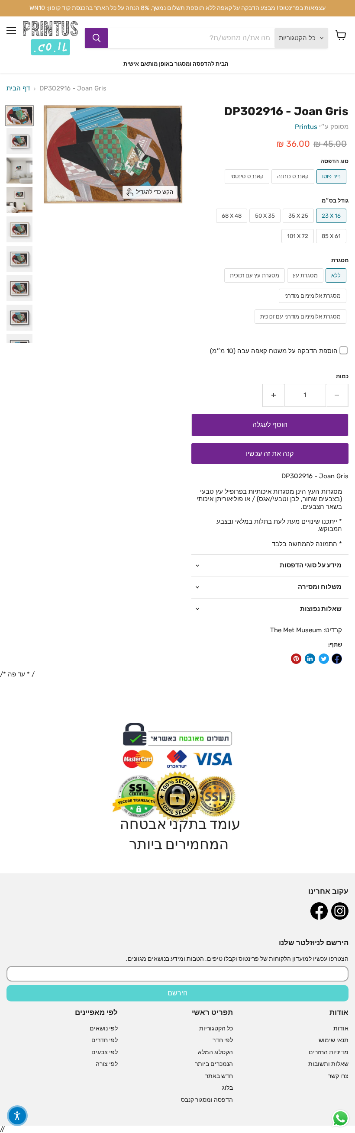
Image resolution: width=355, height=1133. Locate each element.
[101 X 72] (298, 245)
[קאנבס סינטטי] (248, 186)
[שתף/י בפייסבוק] (337, 658)
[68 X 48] (232, 225)
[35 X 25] (299, 225)
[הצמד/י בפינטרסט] (296, 658)
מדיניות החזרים (329, 1052)
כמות (342, 376)
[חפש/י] (96, 38)
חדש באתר (219, 1076)
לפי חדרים (104, 1040)
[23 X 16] (332, 225)
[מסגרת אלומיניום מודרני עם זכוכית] (302, 326)
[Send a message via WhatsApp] (340, 1118)
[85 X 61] (332, 245)
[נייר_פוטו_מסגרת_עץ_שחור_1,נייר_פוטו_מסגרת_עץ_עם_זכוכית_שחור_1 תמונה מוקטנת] (19, 318)
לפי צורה (107, 1064)
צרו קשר (338, 1076)
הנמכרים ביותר (214, 1064)
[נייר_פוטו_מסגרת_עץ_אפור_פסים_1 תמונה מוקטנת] (19, 170)
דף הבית (18, 88)
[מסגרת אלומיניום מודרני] (314, 305)
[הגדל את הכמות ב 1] (273, 395)
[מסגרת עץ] (306, 285)
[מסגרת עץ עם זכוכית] (255, 285)
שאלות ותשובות (328, 1064)
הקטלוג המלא (215, 1052)
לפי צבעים (104, 1052)
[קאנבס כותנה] (293, 186)
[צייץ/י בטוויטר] (324, 658)
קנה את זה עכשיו (270, 454)
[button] (17, 1115)
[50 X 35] (266, 225)
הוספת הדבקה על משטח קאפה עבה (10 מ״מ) (274, 351)
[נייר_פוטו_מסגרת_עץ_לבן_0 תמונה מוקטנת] (19, 200)
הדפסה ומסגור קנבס (207, 1100)
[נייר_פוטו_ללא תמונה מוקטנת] (19, 116)
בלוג (227, 1087)
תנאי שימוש (334, 1040)
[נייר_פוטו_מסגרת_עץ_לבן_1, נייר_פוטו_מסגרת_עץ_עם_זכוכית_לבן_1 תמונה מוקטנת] (19, 141)
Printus (306, 127)
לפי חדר (223, 1040)
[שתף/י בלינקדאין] (310, 658)
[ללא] (337, 285)
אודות (341, 1028)
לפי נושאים (104, 1028)
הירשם (177, 993)
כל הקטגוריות (216, 1028)
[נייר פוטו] (332, 186)
